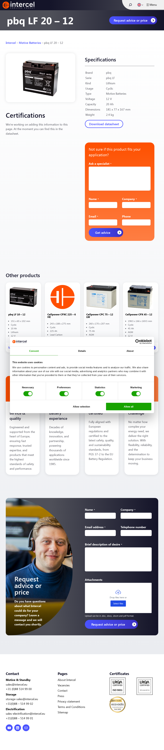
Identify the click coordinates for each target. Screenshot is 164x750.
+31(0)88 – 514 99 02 (19, 704)
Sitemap (63, 712)
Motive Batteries (30, 43)
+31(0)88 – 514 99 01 (19, 718)
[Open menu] (151, 5)
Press (61, 696)
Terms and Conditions (71, 707)
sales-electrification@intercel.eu (25, 713)
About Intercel (67, 680)
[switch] (64, 393)
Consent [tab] (34, 351)
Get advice (102, 232)
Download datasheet (104, 124)
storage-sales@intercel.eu (22, 699)
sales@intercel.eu (16, 684)
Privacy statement (69, 701)
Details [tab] (82, 351)
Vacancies (64, 685)
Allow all (128, 406)
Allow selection (81, 406)
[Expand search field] (130, 5)
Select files (118, 603)
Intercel (11, 43)
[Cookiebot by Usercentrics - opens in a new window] (138, 341)
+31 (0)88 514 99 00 (19, 689)
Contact (62, 690)
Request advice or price (131, 20)
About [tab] (130, 351)
